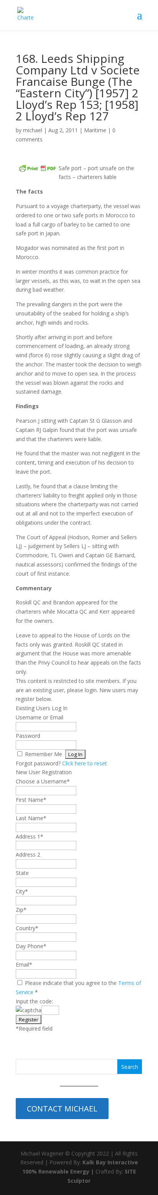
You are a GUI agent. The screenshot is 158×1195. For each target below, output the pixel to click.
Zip (21, 909)
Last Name (31, 818)
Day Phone (31, 946)
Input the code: (34, 1001)
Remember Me (43, 754)
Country (27, 928)
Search (129, 1066)
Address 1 (29, 836)
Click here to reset (84, 763)
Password (28, 735)
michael (32, 130)
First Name (31, 799)
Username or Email (39, 717)
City (22, 891)
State (22, 873)
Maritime (95, 130)
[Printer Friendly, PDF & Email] (37, 168)
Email (24, 964)
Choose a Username (43, 781)
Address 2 (28, 854)
